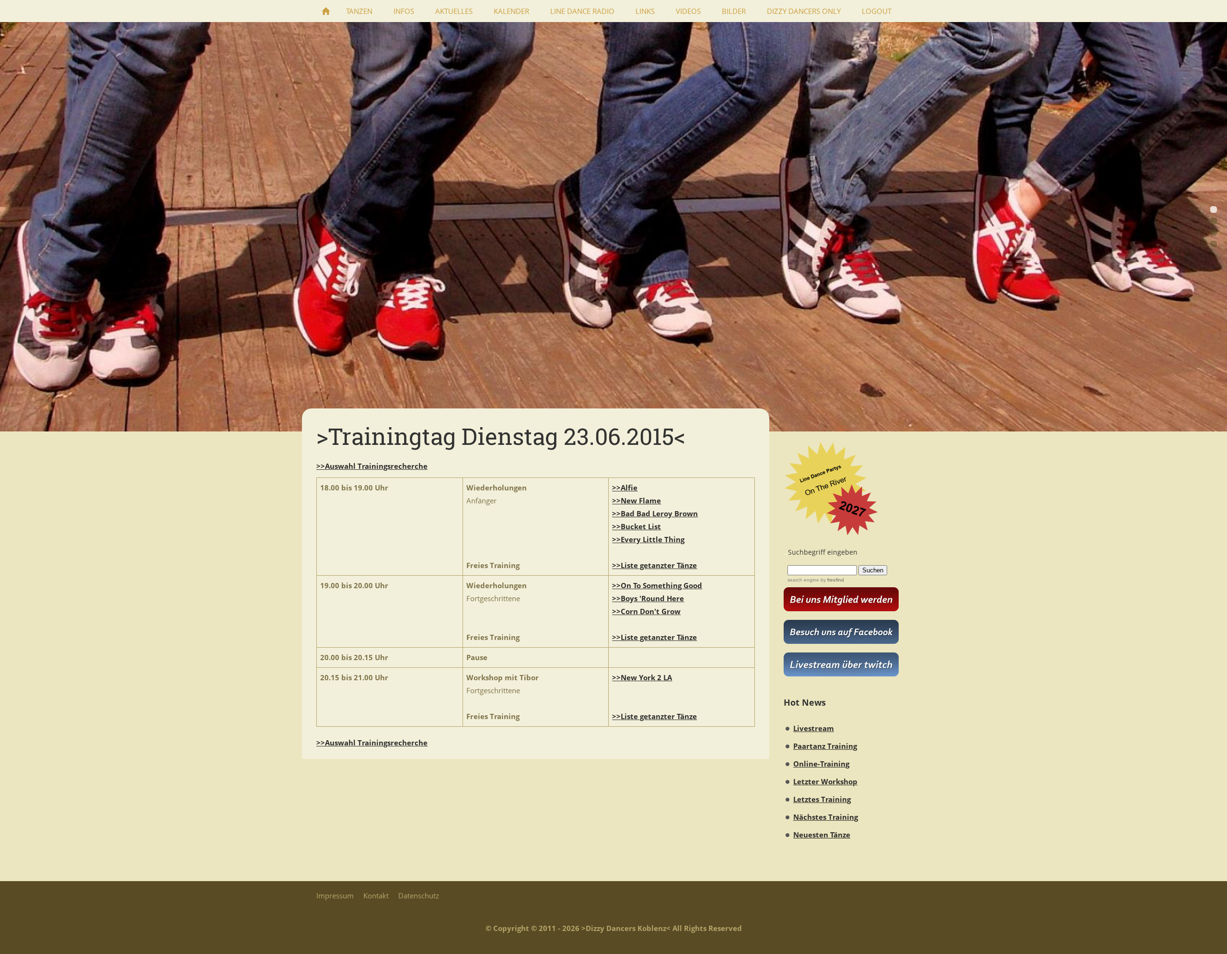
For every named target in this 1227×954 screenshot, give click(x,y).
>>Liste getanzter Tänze (654, 565)
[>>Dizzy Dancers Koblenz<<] (326, 11)
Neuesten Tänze (821, 834)
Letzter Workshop (825, 781)
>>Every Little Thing (648, 539)
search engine (803, 579)
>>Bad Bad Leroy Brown (655, 513)
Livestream (813, 728)
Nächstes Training (825, 817)
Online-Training (821, 763)
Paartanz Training (825, 746)
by (831, 579)
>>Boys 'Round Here (648, 598)
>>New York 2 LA (642, 677)
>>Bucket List (636, 526)
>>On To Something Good (657, 585)
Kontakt (376, 895)
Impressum (335, 895)
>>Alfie (624, 487)
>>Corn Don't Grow (646, 611)
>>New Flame (636, 500)
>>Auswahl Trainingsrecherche (372, 466)
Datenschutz (418, 895)
